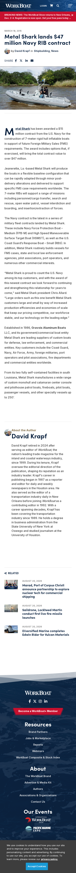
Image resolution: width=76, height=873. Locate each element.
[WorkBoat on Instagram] (40, 701)
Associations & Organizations (38, 795)
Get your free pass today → (56, 18)
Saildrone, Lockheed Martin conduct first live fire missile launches (42, 613)
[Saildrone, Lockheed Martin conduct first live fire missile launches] (11, 608)
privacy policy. (49, 859)
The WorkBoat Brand (38, 776)
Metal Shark (22, 128)
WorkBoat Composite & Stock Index (38, 757)
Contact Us (38, 801)
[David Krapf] (7, 51)
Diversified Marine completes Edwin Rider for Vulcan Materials (45, 632)
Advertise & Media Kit (38, 782)
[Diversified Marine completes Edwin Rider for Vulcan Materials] (11, 629)
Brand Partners (38, 731)
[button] (16, 60)
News (54, 50)
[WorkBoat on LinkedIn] (45, 701)
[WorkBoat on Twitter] (35, 701)
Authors (38, 788)
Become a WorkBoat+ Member (38, 711)
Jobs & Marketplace (38, 738)
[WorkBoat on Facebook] (30, 701)
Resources (38, 724)
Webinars (38, 751)
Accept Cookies (37, 866)
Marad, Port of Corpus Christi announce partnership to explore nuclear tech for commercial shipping (45, 591)
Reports (38, 744)
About (38, 768)
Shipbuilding (42, 50)
